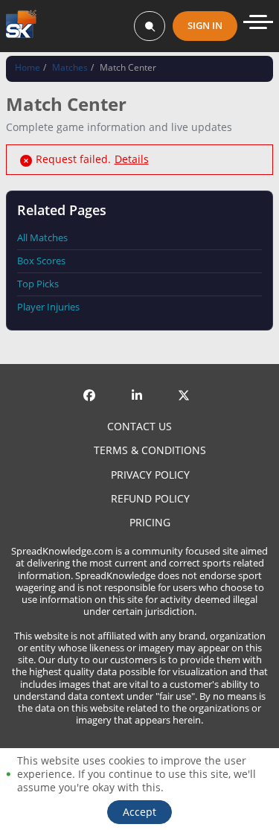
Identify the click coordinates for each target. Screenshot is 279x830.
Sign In (204, 25)
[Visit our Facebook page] (92, 383)
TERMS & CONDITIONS (150, 450)
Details (132, 159)
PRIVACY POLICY (150, 475)
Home (27, 67)
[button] (139, 812)
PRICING (149, 522)
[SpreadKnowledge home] (21, 26)
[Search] (149, 26)
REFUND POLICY (150, 498)
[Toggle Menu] (258, 22)
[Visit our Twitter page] (187, 383)
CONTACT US (139, 426)
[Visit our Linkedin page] (140, 383)
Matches (70, 67)
